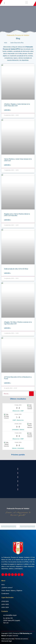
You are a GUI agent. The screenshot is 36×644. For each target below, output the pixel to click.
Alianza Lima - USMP (18, 410)
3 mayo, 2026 (18, 405)
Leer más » (7, 110)
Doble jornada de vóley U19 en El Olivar (16, 269)
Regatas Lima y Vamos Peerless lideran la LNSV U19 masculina (17, 214)
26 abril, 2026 (18, 414)
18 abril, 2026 (18, 442)
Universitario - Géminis (18, 429)
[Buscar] (31, 393)
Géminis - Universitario (18, 448)
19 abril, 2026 (18, 433)
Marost (3, 635)
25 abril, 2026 (18, 423)
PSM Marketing (24, 633)
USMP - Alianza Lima (18, 420)
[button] (26, 2)
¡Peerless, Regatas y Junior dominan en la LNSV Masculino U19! (17, 104)
